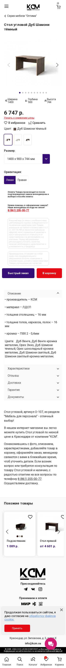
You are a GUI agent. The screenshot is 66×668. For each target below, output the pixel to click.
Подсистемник (16, 540)
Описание (14, 293)
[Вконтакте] (33, 589)
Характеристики (19, 368)
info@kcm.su (33, 643)
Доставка (14, 382)
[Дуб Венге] (28, 139)
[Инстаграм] (40, 589)
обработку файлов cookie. (30, 617)
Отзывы (13, 375)
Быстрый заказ (18, 273)
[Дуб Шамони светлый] (18, 139)
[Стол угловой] (33, 62)
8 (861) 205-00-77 (18, 210)
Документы (16, 397)
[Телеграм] (25, 589)
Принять (17, 628)
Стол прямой (48, 540)
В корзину (49, 273)
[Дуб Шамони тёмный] (8, 139)
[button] (57, 65)
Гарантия (14, 390)
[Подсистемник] (19, 525)
